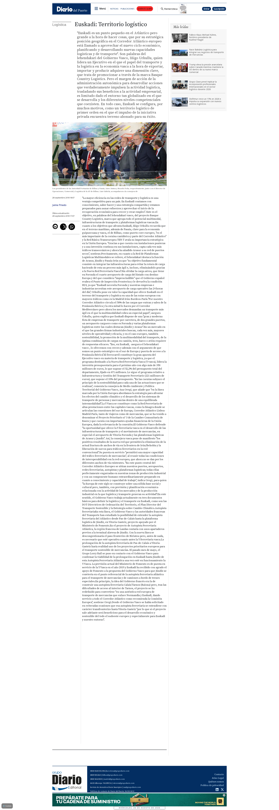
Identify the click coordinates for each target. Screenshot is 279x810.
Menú (102, 8)
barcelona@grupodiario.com (117, 771)
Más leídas (180, 26)
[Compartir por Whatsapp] (71, 226)
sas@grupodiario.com (132, 787)
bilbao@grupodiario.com (112, 775)
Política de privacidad (212, 785)
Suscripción (219, 8)
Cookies (7, 806)
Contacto (219, 774)
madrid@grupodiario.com (114, 779)
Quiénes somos (216, 781)
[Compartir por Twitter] (63, 226)
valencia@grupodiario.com (123, 783)
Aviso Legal (218, 778)
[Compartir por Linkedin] (55, 226)
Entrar (206, 8)
